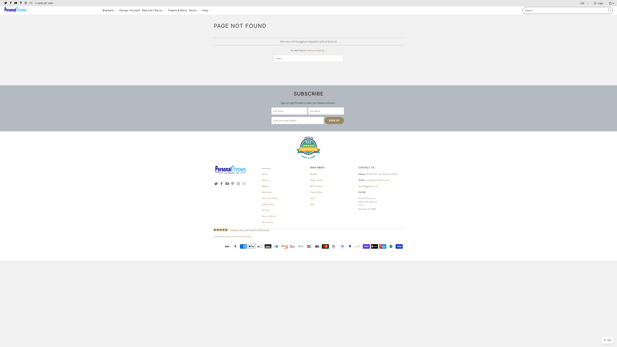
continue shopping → (316, 50)
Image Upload (267, 204)
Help (205, 10)
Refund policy (267, 222)
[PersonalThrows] (51, 9)
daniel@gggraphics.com (368, 186)
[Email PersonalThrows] (30, 3)
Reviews (265, 186)
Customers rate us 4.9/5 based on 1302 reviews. (250, 229)
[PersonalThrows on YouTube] (15, 3)
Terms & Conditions (270, 198)
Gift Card (265, 210)
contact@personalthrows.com (377, 180)
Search (265, 174)
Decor (193, 10)
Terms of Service (269, 216)
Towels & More (177, 10)
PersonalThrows (227, 236)
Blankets (109, 10)
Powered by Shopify (243, 236)
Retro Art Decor (152, 10)
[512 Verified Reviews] (308, 160)
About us (265, 180)
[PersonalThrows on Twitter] (5, 3)
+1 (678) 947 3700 (44, 3)
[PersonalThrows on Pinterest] (20, 3)
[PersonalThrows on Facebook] (10, 3)
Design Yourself (129, 10)
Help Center (267, 192)
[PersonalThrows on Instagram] (25, 3)
